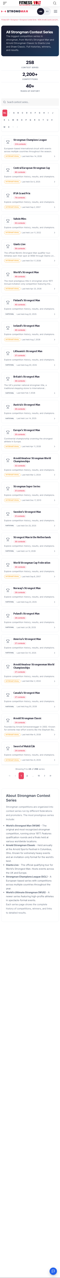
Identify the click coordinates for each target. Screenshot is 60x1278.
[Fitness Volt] (30, 3)
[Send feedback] (53, 1271)
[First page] (9, 775)
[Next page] (44, 775)
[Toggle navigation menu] (55, 11)
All (4, 113)
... (33, 776)
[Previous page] (15, 775)
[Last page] (50, 775)
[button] (5, 3)
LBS (40, 11)
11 (39, 776)
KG (47, 11)
